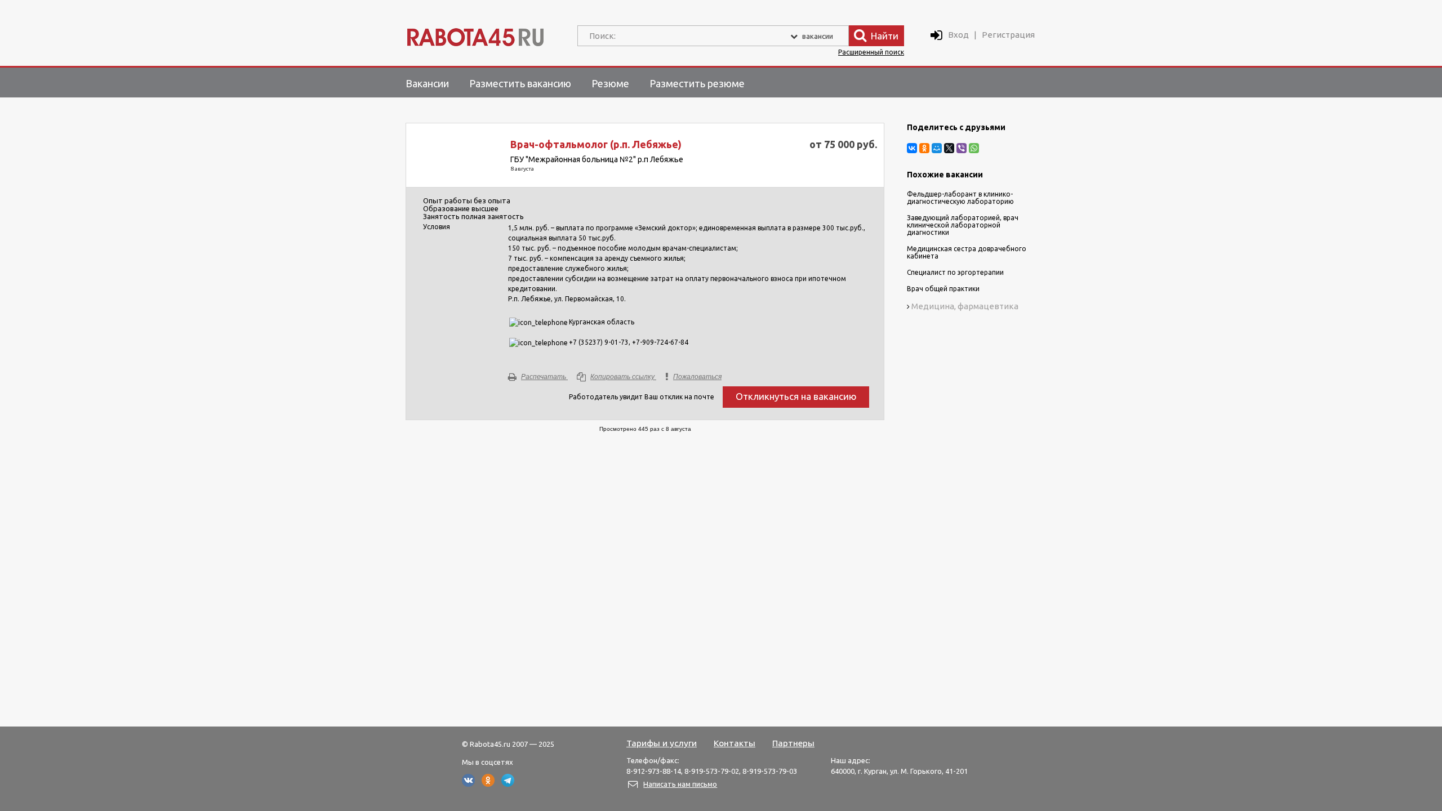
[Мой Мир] (937, 148)
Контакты (734, 743)
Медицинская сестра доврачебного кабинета (966, 252)
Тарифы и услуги (661, 743)
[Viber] (961, 148)
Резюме (610, 83)
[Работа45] (475, 34)
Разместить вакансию (520, 83)
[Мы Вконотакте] (468, 784)
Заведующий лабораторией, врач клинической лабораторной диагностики (962, 225)
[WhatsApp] (974, 148)
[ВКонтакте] (912, 148)
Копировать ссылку (622, 377)
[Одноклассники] (924, 148)
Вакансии (427, 83)
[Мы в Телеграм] (507, 784)
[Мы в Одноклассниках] (488, 784)
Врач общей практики (943, 288)
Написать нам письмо (680, 784)
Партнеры (793, 743)
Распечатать (543, 377)
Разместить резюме (697, 83)
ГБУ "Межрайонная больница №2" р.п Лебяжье (596, 159)
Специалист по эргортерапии (955, 272)
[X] (949, 148)
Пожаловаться (697, 377)
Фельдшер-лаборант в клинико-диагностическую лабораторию (960, 197)
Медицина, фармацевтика (964, 306)
